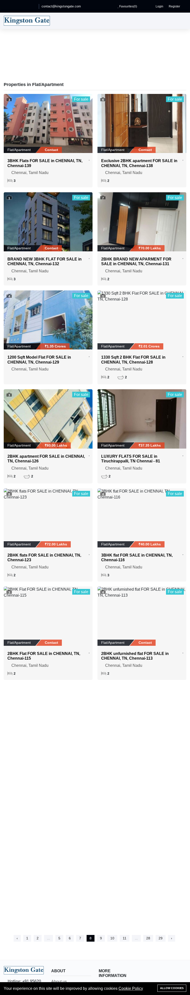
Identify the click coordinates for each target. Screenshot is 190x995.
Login (159, 6)
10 (112, 938)
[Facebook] (12, 6)
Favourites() (128, 6)
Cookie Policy (131, 988)
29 (161, 938)
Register (174, 6)
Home (79, 62)
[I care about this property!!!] (89, 158)
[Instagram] (32, 6)
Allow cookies (172, 988)
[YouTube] (19, 6)
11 (124, 938)
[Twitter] (26, 6)
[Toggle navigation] (181, 20)
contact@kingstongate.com (61, 6)
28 (148, 938)
